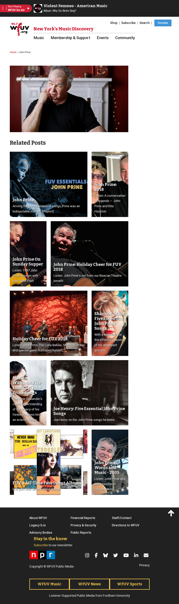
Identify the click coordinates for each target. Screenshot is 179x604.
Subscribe (128, 23)
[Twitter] (116, 555)
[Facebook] (97, 555)
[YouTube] (126, 555)
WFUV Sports (129, 584)
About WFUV (38, 518)
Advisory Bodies (40, 533)
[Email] (147, 555)
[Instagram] (88, 555)
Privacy (144, 565)
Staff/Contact (121, 518)
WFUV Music (49, 584)
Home (13, 52)
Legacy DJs (37, 525)
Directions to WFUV (125, 525)
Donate (163, 23)
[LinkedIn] (136, 555)
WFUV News (89, 584)
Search (144, 23)
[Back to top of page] (171, 513)
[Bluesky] (106, 555)
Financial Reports (83, 518)
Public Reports (81, 533)
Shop (113, 23)
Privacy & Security (83, 525)
